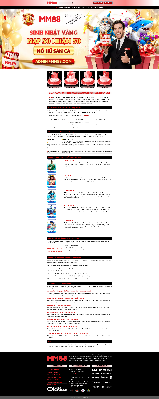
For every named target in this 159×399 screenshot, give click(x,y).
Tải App (83, 7)
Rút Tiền (78, 7)
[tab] (55, 246)
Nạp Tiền (73, 7)
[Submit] (72, 3)
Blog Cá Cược (93, 7)
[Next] (154, 39)
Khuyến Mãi (100, 7)
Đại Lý (87, 7)
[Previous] (5, 39)
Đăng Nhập (67, 7)
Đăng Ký (61, 7)
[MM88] (52, 3)
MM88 (57, 7)
